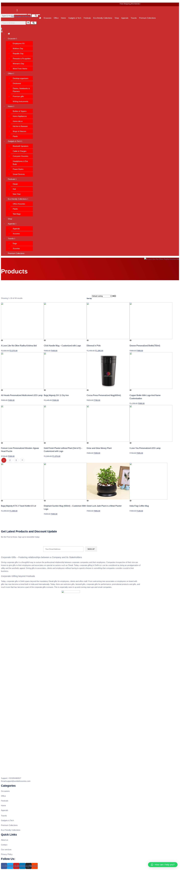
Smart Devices (19, 174)
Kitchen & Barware (20, 126)
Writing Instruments (20, 101)
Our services (6, 849)
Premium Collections (147, 18)
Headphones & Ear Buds (20, 162)
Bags (15, 243)
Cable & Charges (19, 151)
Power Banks (18, 169)
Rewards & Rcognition (22, 58)
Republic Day (18, 53)
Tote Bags (17, 214)
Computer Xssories (20, 156)
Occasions (5, 791)
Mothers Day (18, 48)
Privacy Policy (6, 854)
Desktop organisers (20, 78)
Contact (4, 845)
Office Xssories (19, 204)
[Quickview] (2, 341)
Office (56, 18)
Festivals (87, 18)
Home (63, 18)
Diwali (15, 184)
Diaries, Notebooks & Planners (21, 89)
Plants (15, 136)
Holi (14, 189)
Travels (134, 18)
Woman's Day (18, 63)
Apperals (124, 18)
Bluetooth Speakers (20, 146)
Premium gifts (18, 96)
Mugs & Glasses (19, 131)
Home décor (18, 121)
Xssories (16, 234)
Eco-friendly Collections (102, 18)
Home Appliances (20, 116)
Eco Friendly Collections (10, 830)
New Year (17, 194)
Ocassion (47, 18)
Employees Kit (18, 43)
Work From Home (20, 69)
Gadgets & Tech (74, 18)
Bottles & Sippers (20, 111)
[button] (163, 864)
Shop (117, 18)
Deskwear (17, 83)
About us (4, 840)
